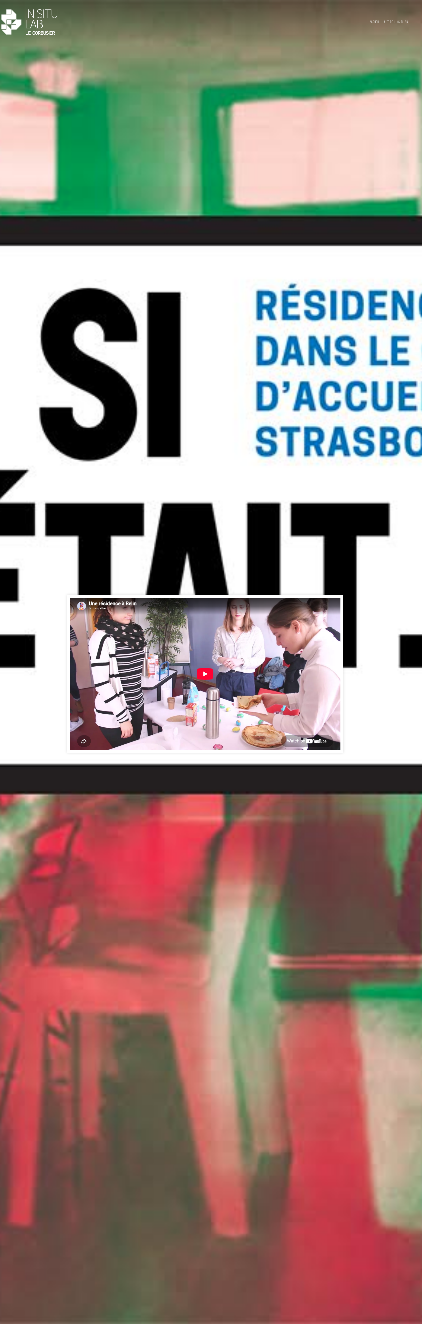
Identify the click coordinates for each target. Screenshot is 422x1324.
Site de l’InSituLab (396, 22)
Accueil (375, 22)
